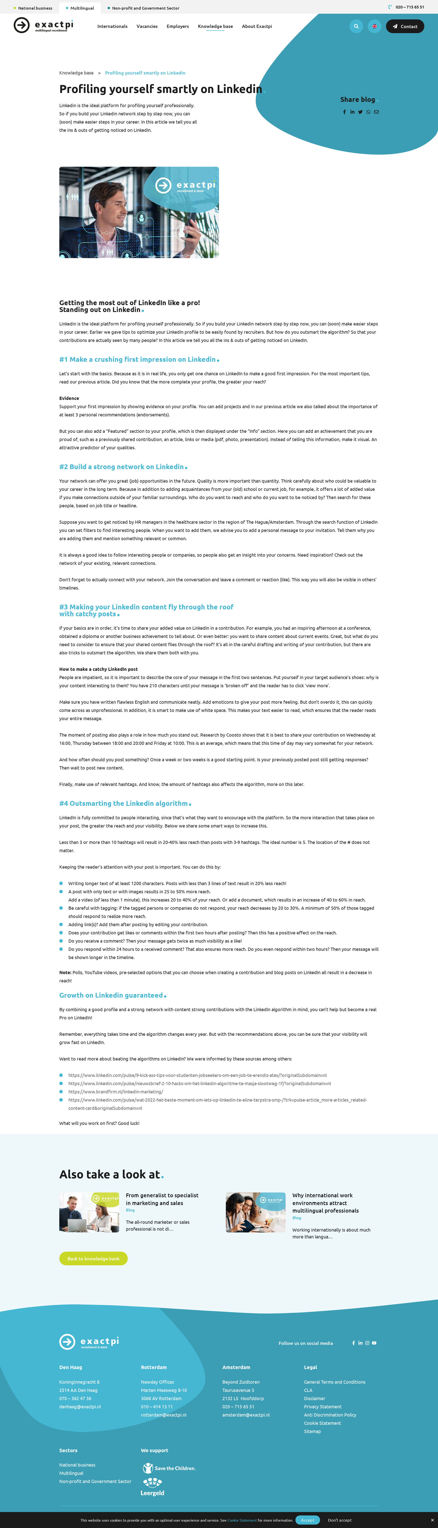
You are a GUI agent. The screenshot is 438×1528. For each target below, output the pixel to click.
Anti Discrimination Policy (330, 1414)
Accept (307, 1520)
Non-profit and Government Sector (145, 8)
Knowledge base (215, 26)
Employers (178, 26)
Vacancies (147, 26)
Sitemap (312, 1431)
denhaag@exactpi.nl (80, 1406)
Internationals (112, 26)
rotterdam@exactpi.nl (163, 1414)
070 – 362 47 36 (75, 1398)
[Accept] (432, 1520)
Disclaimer (314, 1398)
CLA (308, 1390)
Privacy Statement (323, 1406)
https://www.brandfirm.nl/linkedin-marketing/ (115, 1091)
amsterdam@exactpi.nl (246, 1414)
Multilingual (82, 8)
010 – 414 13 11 (157, 1406)
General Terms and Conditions (334, 1382)
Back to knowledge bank (94, 1258)
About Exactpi (257, 26)
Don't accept (340, 1520)
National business (35, 8)
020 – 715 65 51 (238, 1406)
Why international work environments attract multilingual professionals (325, 1203)
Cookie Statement (322, 1423)
